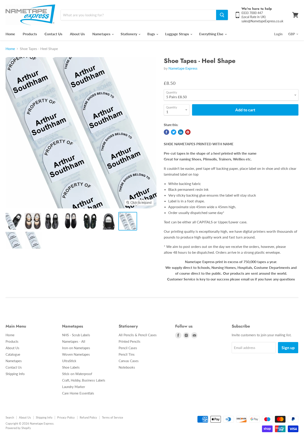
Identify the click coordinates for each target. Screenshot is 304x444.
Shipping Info (15, 374)
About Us (77, 34)
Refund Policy (88, 417)
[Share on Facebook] (166, 132)
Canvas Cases (129, 361)
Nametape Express (182, 68)
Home (10, 34)
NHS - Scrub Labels (76, 335)
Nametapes (101, 34)
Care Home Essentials (78, 393)
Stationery (129, 34)
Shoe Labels (71, 367)
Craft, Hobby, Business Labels (83, 380)
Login (278, 34)
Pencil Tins (127, 354)
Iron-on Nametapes (76, 348)
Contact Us (53, 34)
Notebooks (127, 367)
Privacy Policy (66, 417)
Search (10, 417)
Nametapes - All (73, 341)
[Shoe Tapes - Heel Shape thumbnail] (14, 221)
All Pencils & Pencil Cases (138, 335)
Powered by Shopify (18, 428)
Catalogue (13, 354)
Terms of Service (112, 417)
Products (30, 34)
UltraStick (69, 361)
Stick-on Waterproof (77, 374)
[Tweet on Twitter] (173, 132)
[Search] (222, 15)
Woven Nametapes (76, 354)
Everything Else (211, 34)
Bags (151, 34)
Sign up (288, 347)
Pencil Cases (128, 348)
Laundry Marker (73, 387)
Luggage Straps (177, 34)
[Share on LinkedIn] (180, 132)
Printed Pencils (129, 341)
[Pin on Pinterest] (188, 132)
